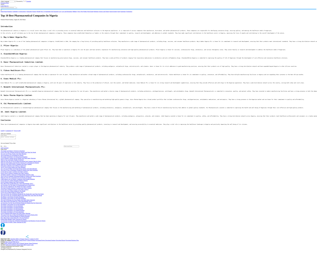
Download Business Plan (72, 240)
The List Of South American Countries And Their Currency (16, 188)
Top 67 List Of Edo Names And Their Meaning (13, 167)
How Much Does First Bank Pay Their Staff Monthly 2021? (16, 201)
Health (38, 11)
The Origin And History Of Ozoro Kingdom (12, 212)
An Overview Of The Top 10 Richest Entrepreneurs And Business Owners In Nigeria (23, 220)
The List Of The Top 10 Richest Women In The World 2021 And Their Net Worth (22, 194)
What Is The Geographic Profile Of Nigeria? (12, 159)
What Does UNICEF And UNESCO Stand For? (13, 165)
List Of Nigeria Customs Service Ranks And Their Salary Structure (18, 158)
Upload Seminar (31, 240)
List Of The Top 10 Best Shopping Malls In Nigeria (14, 180)
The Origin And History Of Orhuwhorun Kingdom (14, 157)
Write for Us (16, 242)
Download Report (60, 240)
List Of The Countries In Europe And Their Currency (15, 189)
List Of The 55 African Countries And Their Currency (15, 173)
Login (2, 6)
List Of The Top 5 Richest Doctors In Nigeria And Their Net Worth (18, 152)
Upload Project (22, 240)
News (78, 11)
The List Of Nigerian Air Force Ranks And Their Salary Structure (18, 200)
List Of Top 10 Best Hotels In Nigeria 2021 (12, 192)
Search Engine (113, 11)
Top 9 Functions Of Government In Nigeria (12, 155)
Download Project (40, 240)
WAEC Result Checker (10, 243)
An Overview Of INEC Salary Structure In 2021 (13, 222)
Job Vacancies (54, 11)
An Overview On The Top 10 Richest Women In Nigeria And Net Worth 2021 (21, 203)
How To (43, 11)
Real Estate (90, 11)
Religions (96, 11)
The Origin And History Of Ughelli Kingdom (12, 210)
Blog (6, 242)
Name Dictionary (33, 243)
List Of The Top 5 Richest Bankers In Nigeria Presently (15, 216)
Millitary (75, 11)
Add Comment (4, 148)
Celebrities (15, 11)
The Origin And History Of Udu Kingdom (12, 206)
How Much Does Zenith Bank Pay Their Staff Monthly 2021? (17, 183)
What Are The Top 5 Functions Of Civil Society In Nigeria (16, 177)
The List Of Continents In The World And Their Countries (16, 186)
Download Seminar (50, 240)
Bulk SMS (23, 245)
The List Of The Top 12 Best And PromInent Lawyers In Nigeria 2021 (19, 215)
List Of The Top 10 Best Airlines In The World (13, 191)
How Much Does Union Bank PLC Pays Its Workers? (15, 218)
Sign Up (6, 6)
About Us (26, 239)
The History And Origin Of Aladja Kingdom (12, 197)
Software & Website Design (13, 245)
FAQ (37, 239)
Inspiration (48, 11)
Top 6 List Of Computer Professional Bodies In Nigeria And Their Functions (21, 176)
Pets (82, 11)
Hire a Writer (14, 240)
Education (29, 11)
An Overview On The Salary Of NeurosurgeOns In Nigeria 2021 (18, 185)
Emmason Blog (5, 3)
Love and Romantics (67, 11)
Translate (28, 1)
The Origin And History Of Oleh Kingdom (12, 209)
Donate (22, 239)
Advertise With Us (15, 239)
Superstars (123, 11)
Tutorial (10, 242)
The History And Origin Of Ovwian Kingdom (13, 204)
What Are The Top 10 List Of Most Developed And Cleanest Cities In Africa (21, 161)
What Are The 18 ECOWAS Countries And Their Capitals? (16, 164)
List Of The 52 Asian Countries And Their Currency (14, 171)
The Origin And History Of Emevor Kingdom (13, 151)
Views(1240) (17, 130)
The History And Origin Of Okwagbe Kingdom (13, 198)
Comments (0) (9, 130)
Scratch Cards (30, 245)
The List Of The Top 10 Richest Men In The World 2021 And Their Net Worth (21, 195)
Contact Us (33, 239)
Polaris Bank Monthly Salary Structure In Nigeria (13, 219)
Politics (85, 11)
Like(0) (3, 130)
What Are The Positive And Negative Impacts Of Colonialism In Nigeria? (20, 162)
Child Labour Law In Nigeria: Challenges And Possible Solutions (18, 179)
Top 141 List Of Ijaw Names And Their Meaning (13, 154)
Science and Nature (104, 11)
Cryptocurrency (22, 11)
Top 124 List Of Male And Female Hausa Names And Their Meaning (19, 168)
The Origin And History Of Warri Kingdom (12, 207)
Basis (5, 11)
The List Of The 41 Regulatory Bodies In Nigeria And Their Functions (19, 170)
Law (60, 11)
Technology (129, 11)
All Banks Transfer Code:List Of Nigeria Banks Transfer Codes (17, 174)
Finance (34, 11)
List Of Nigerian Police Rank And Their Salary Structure (15, 213)
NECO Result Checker (22, 243)
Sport (118, 11)
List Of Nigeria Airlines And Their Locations (12, 182)
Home (2, 11)
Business (9, 11)
